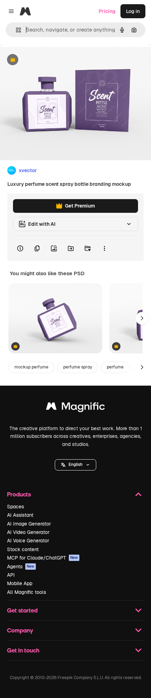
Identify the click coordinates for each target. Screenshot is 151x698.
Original (45, 60)
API (11, 575)
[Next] (142, 318)
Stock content (23, 549)
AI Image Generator (29, 524)
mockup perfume (31, 367)
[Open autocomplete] (15, 30)
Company (20, 630)
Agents (20, 566)
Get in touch (23, 650)
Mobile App (19, 583)
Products (19, 494)
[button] (75, 464)
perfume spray (77, 367)
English (75, 464)
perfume (115, 367)
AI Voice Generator (28, 540)
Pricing (107, 11)
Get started (22, 610)
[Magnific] (75, 407)
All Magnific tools (26, 592)
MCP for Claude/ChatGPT (42, 558)
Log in (133, 11)
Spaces (15, 506)
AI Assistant (20, 515)
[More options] (104, 248)
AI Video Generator (28, 532)
